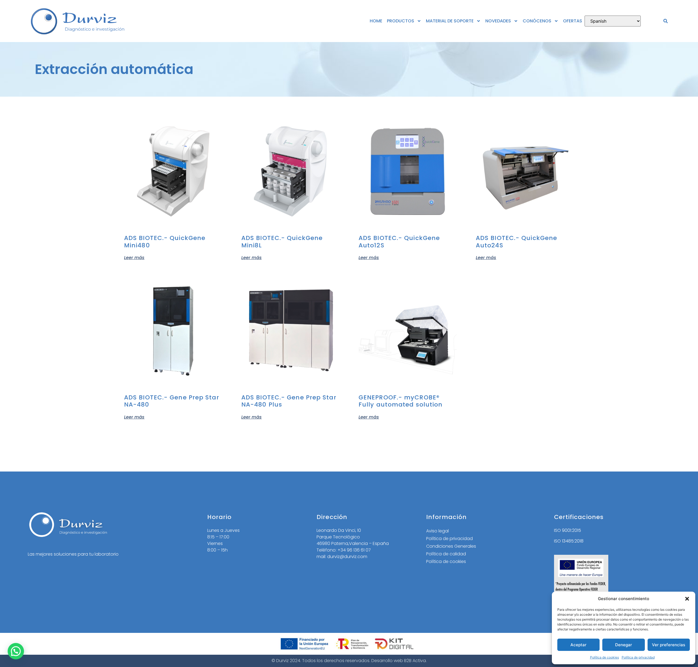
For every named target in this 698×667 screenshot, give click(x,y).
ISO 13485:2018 (568, 541)
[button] (687, 598)
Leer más (134, 257)
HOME (376, 21)
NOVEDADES (498, 21)
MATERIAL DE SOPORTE (450, 21)
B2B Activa (415, 660)
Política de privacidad (638, 657)
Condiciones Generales (451, 546)
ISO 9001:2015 (567, 530)
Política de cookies (604, 657)
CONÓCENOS (537, 21)
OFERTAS (572, 21)
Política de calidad (446, 554)
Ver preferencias (668, 644)
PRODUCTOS (400, 21)
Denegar (623, 644)
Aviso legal (437, 531)
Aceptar (578, 644)
